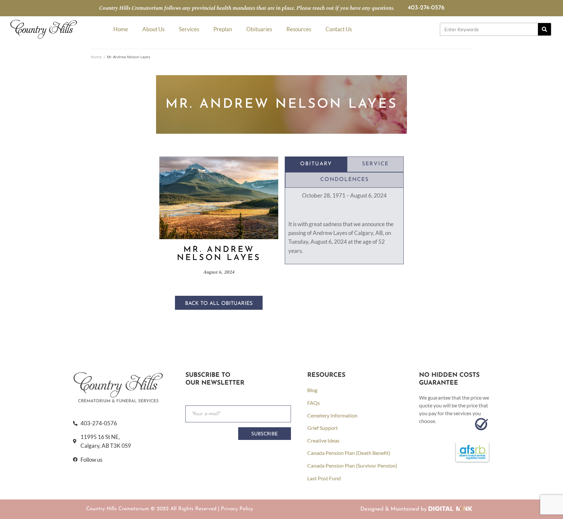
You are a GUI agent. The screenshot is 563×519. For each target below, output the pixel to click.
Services (189, 29)
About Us (153, 29)
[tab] (316, 164)
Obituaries (259, 29)
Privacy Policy (237, 509)
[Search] (544, 29)
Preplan (222, 29)
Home (120, 29)
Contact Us (338, 29)
